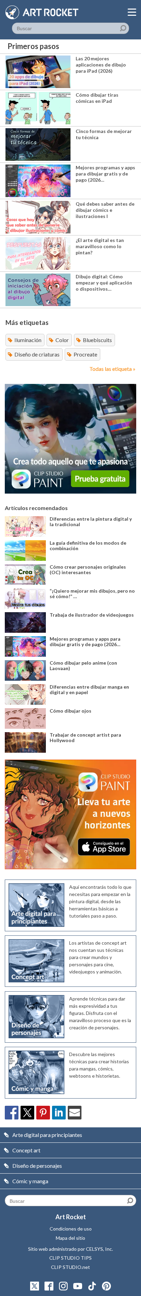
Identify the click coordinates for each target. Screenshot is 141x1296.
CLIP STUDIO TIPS (70, 1258)
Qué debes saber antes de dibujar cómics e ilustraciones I (105, 210)
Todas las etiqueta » (112, 368)
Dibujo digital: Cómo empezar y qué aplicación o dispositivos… (104, 283)
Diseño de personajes (37, 1165)
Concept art (26, 1150)
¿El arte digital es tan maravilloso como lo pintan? (100, 246)
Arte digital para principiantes (47, 1134)
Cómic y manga (30, 1181)
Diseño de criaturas (37, 354)
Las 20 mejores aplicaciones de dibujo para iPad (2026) (101, 65)
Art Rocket (70, 1217)
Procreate (85, 354)
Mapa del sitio (70, 1238)
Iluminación (27, 340)
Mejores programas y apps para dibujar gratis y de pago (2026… (105, 174)
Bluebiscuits (97, 340)
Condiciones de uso (71, 1229)
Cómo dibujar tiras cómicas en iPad (97, 98)
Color (62, 340)
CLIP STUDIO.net (70, 1267)
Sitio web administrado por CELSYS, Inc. (70, 1249)
